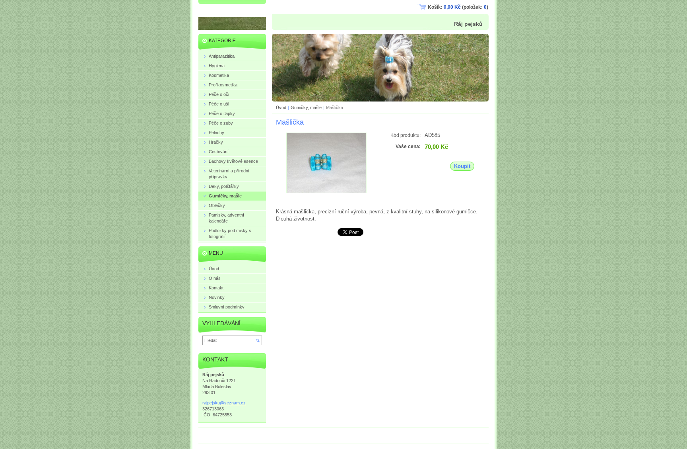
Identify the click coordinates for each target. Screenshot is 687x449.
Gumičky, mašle (306, 107)
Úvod (281, 107)
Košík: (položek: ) (458, 7)
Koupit (462, 166)
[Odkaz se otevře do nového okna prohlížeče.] (326, 191)
